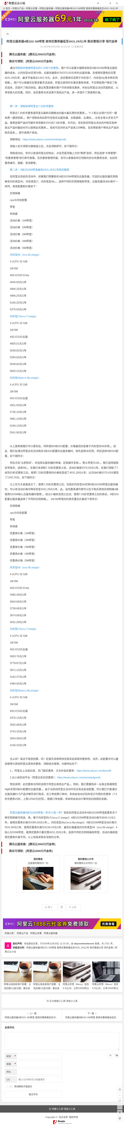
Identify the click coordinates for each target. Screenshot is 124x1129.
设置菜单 (100, 12)
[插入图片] (116, 1055)
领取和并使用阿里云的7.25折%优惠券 (36, 68)
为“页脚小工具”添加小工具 (62, 1109)
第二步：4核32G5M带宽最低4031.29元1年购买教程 (39, 169)
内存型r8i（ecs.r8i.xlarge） (25, 254)
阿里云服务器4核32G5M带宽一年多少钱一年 (35, 812)
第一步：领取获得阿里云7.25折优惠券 (32, 106)
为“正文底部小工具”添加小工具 (62, 1001)
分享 (74, 907)
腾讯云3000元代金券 (41, 54)
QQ (8, 1079)
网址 (8, 1071)
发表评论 (78, 46)
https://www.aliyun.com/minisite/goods (44, 139)
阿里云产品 (22, 933)
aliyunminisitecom (84, 943)
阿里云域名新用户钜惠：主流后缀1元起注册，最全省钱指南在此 (46, 988)
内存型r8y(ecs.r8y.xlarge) (24, 377)
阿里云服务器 (50, 933)
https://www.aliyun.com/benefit (94, 770)
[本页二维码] (119, 1118)
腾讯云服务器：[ (19, 54)
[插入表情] (110, 1055)
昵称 (11, 1056)
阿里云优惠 (36, 933)
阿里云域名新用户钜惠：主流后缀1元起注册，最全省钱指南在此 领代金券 (17, 988)
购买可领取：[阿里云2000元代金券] (31, 61)
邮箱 (11, 1064)
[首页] (119, 1089)
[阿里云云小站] (62, 1123)
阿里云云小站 (17, 3)
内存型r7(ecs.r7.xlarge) (23, 316)
